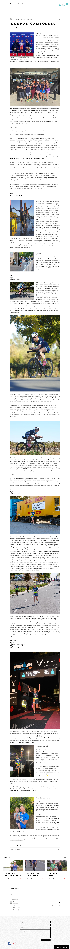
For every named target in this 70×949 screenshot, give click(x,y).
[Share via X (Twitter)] (13, 845)
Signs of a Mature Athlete (13, 874)
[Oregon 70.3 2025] (57, 865)
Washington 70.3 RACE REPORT (33, 874)
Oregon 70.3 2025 (55, 874)
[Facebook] (9, 943)
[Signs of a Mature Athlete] (13, 865)
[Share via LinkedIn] (17, 845)
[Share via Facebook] (10, 845)
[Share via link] (20, 845)
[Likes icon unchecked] (14, 910)
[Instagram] (14, 943)
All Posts (4, 10)
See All (65, 857)
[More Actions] (59, 902)
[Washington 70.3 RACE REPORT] (35, 865)
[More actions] (59, 19)
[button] (67, 3)
